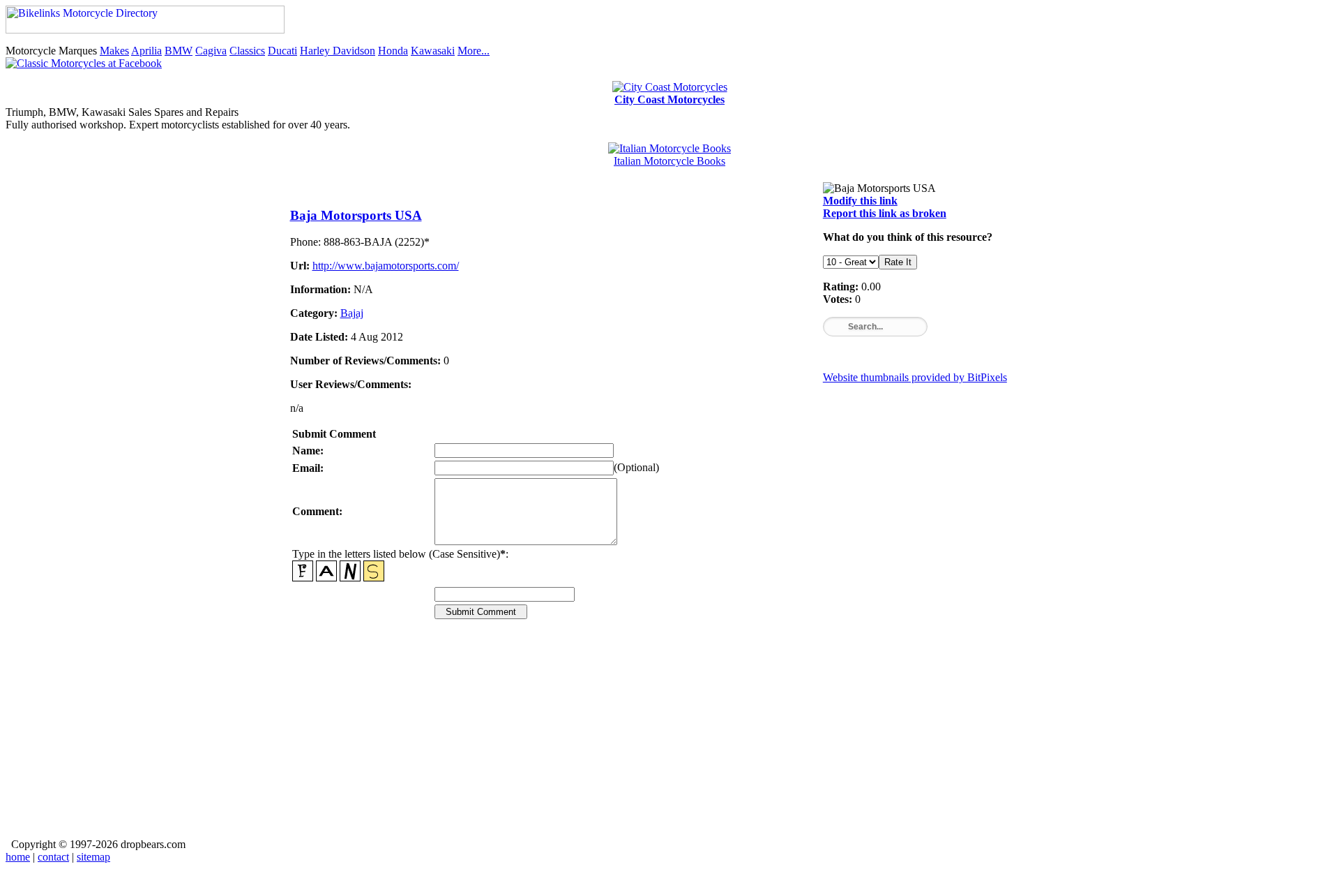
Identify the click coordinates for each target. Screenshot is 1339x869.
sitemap (93, 857)
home (18, 857)
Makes (114, 51)
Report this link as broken (884, 213)
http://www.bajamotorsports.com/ (385, 266)
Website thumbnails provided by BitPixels (915, 377)
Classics (247, 51)
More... (473, 51)
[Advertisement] (670, 738)
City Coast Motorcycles (669, 99)
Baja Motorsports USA (356, 215)
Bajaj (351, 313)
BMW (178, 51)
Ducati (282, 51)
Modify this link (860, 201)
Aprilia (146, 51)
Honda (393, 51)
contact (53, 857)
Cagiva (211, 51)
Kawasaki (433, 51)
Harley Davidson (337, 51)
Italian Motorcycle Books (669, 161)
